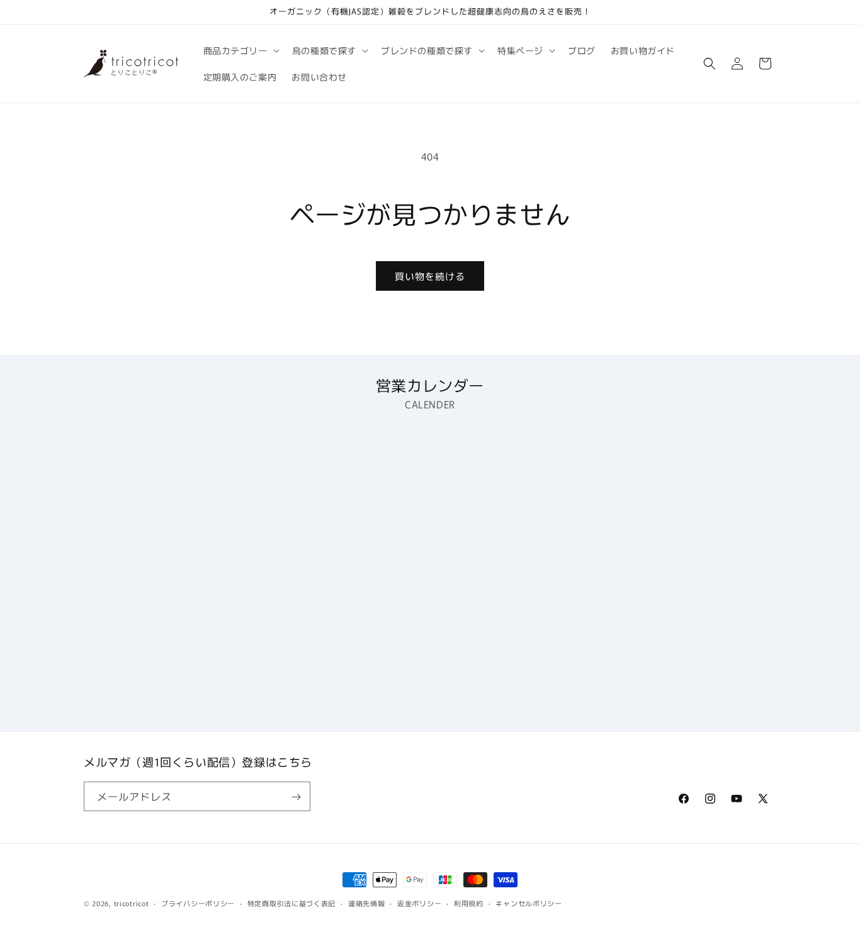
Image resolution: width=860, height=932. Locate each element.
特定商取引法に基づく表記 (291, 902)
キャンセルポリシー (528, 902)
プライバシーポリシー (198, 902)
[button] (240, 50)
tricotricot (131, 903)
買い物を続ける (430, 276)
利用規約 (469, 902)
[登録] (296, 797)
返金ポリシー (419, 902)
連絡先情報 (366, 902)
